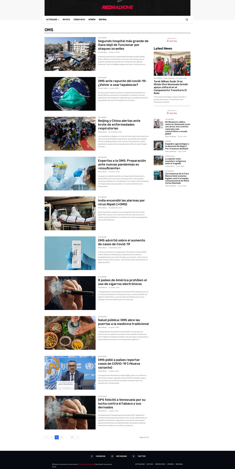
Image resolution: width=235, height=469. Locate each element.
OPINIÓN (168, 141)
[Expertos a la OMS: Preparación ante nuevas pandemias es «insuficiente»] (70, 173)
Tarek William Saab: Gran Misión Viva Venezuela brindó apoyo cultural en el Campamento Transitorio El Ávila (171, 87)
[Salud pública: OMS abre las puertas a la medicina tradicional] (70, 333)
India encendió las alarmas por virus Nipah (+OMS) (121, 202)
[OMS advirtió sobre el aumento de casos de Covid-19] (70, 253)
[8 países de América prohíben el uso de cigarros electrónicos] (70, 293)
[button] (186, 19)
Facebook (100, 456)
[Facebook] (91, 456)
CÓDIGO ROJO (170, 156)
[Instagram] (112, 456)
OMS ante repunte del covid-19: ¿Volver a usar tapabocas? (122, 83)
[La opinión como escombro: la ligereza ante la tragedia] (158, 160)
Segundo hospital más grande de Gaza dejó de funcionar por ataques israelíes (123, 45)
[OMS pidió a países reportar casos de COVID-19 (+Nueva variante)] (70, 373)
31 (72, 437)
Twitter (142, 456)
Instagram (121, 456)
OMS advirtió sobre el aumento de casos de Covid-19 (121, 242)
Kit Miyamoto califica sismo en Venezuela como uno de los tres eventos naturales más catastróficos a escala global (177, 128)
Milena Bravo (102, 132)
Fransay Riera (169, 166)
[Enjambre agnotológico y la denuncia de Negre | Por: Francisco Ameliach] (158, 145)
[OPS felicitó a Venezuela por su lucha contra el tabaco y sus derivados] (70, 413)
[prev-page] (47, 437)
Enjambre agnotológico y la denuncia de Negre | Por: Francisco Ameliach (177, 146)
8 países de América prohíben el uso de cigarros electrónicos (122, 282)
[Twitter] (133, 456)
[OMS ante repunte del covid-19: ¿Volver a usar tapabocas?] (70, 94)
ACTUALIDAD (102, 38)
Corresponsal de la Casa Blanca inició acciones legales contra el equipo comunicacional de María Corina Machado (177, 178)
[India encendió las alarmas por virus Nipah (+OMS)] (70, 213)
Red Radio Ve (102, 287)
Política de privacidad (86, 464)
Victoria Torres (102, 88)
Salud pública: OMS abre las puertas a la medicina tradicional (123, 322)
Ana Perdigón (102, 52)
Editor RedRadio (169, 78)
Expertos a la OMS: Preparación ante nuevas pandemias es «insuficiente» (122, 164)
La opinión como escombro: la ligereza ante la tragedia (175, 161)
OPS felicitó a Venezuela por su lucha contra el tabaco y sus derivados (122, 403)
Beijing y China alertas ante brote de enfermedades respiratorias (119, 124)
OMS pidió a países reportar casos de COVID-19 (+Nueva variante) (119, 363)
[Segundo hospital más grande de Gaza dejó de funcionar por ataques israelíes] (70, 54)
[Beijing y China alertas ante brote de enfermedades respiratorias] (70, 134)
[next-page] (77, 437)
